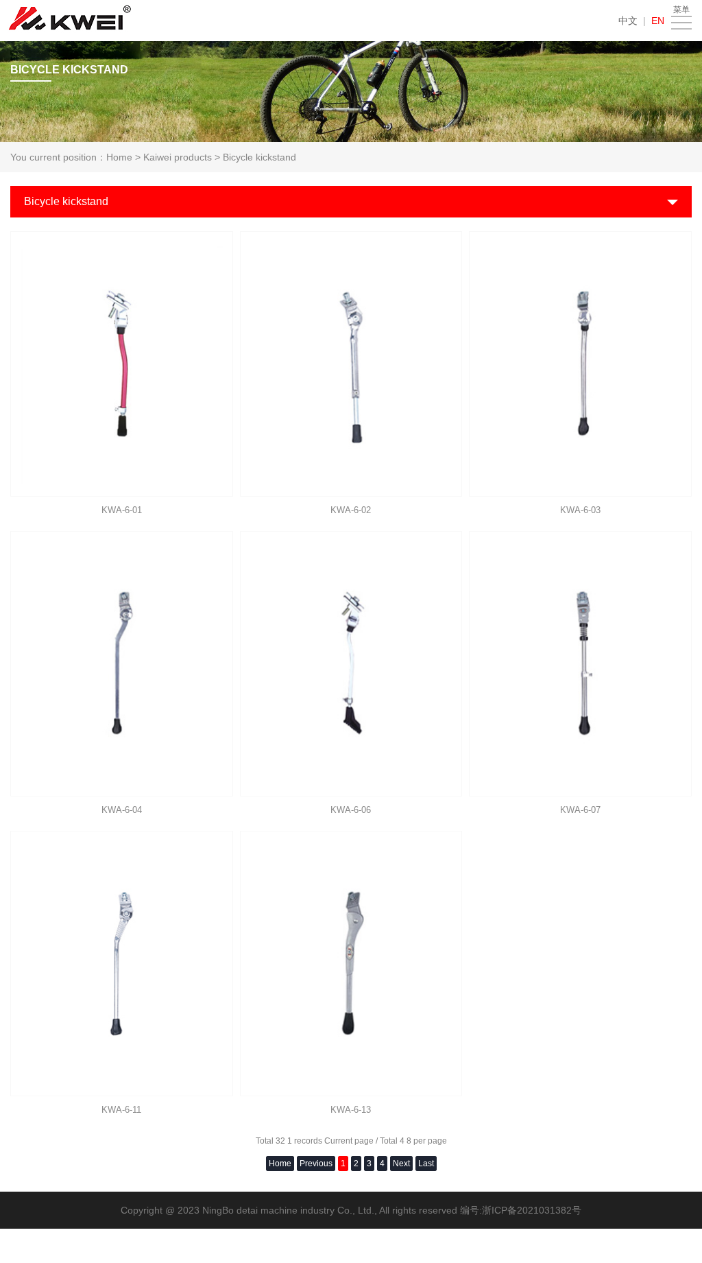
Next (401, 1163)
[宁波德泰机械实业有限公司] (70, 20)
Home (119, 157)
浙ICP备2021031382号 (531, 1210)
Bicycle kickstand (259, 157)
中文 (628, 20)
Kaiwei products (177, 157)
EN (657, 20)
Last (426, 1163)
